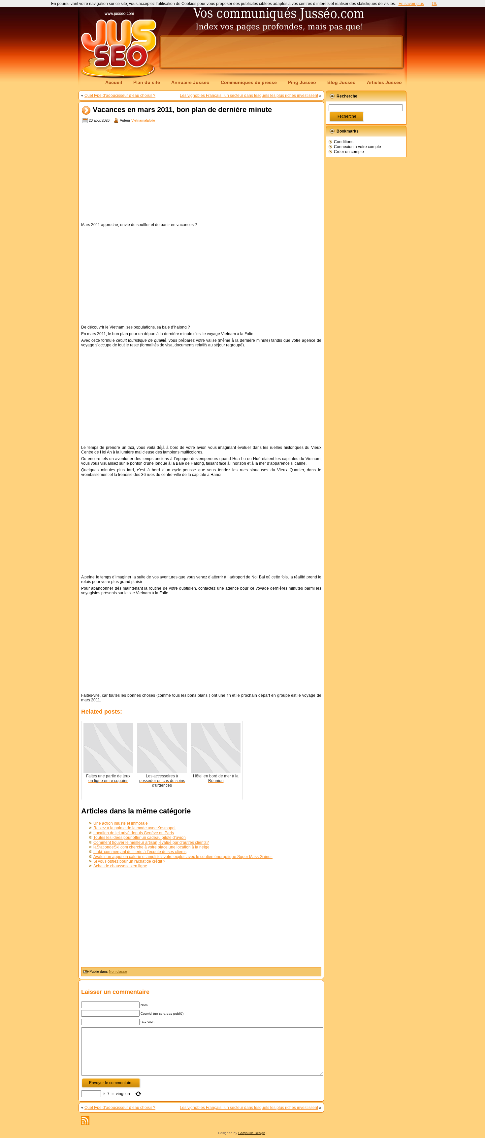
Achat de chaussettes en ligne (120, 866)
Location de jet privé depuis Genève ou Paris (133, 833)
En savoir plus (411, 3)
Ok (434, 3)
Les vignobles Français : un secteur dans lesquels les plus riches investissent (249, 95)
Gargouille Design (251, 1133)
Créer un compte (349, 151)
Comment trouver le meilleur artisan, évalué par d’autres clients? (151, 842)
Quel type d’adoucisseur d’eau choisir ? (119, 95)
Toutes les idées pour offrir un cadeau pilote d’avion (139, 837)
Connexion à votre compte (357, 146)
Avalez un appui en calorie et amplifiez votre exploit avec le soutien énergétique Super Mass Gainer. (183, 856)
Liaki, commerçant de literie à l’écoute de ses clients (139, 851)
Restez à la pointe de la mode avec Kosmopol (134, 828)
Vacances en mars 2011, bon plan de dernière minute (182, 110)
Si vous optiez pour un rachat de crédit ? (129, 861)
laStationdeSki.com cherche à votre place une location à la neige (151, 847)
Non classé (118, 971)
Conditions (343, 141)
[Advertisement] (281, 52)
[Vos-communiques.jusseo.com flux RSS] (85, 1120)
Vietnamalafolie (143, 120)
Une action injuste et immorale (120, 823)
